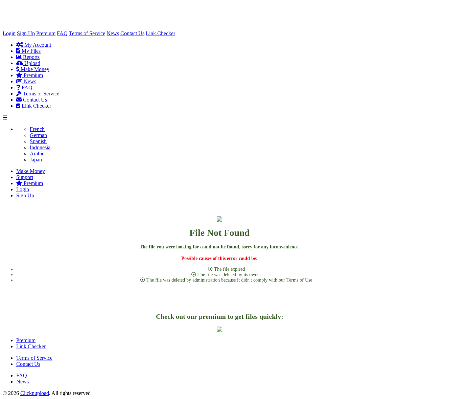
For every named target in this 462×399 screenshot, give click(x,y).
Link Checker (160, 33)
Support (24, 177)
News (113, 33)
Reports (31, 57)
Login (9, 33)
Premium (45, 33)
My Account (37, 45)
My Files (30, 51)
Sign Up (26, 33)
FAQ (62, 33)
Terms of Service (87, 33)
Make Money (34, 69)
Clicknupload (34, 393)
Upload (31, 63)
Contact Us (132, 33)
